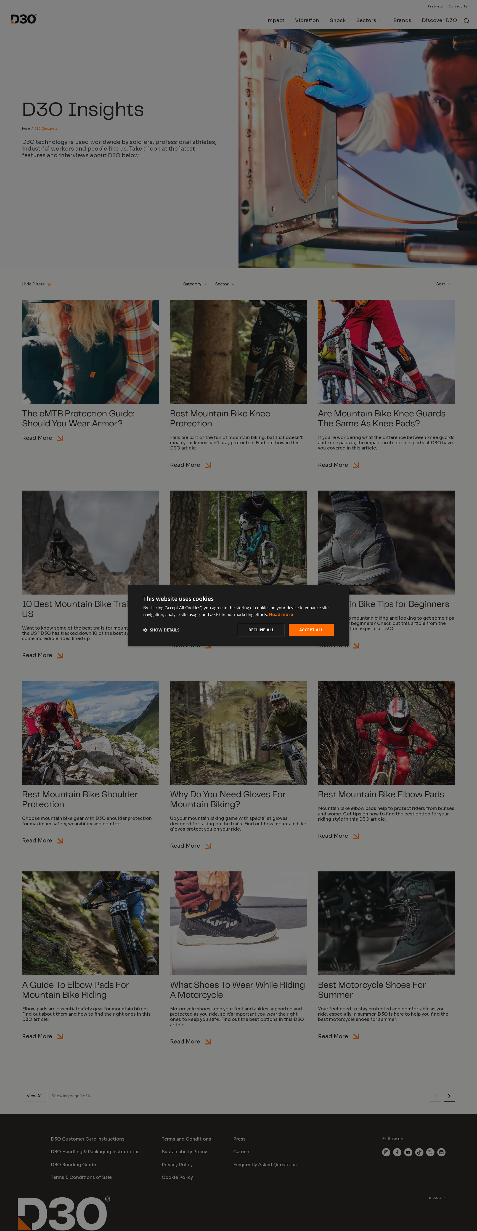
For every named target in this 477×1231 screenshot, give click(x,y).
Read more (281, 614)
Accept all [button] (311, 629)
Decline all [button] (261, 629)
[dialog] (238, 615)
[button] (161, 630)
